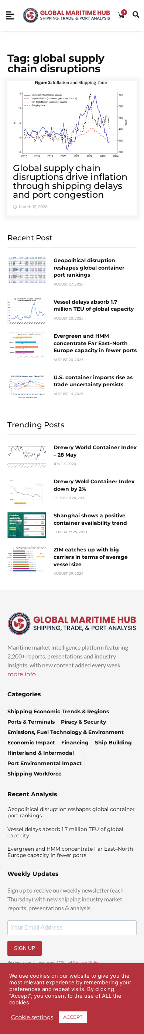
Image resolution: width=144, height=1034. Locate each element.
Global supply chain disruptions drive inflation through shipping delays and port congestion (70, 181)
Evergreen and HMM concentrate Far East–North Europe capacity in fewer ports (95, 343)
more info (21, 674)
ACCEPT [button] (72, 1017)
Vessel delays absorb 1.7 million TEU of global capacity (94, 305)
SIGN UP (24, 948)
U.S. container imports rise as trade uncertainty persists (93, 381)
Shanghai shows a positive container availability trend (90, 519)
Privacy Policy (86, 962)
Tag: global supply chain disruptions (55, 63)
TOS (60, 962)
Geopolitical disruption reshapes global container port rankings (89, 267)
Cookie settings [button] (32, 1017)
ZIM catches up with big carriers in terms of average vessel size (91, 556)
